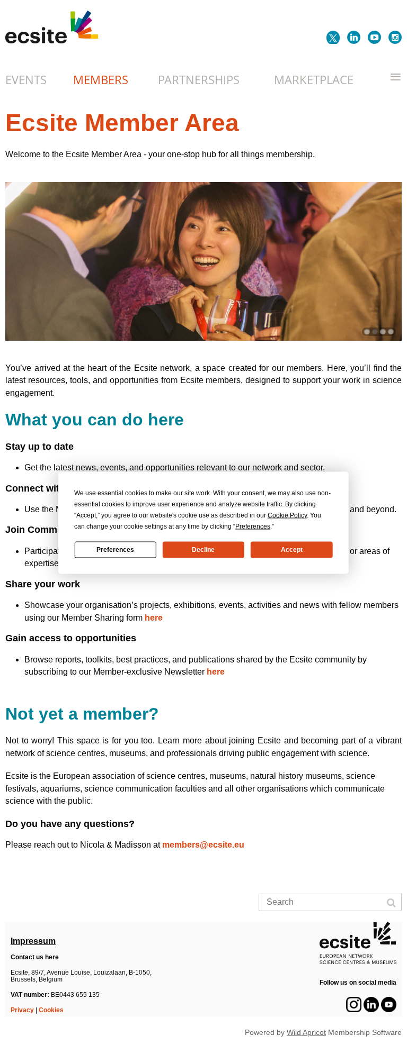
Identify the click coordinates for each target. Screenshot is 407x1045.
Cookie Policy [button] (287, 515)
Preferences (115, 549)
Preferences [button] (252, 526)
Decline (203, 549)
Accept (292, 549)
